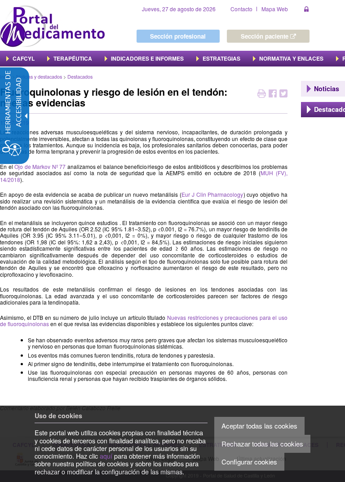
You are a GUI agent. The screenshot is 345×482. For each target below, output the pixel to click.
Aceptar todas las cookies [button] (259, 425)
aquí (106, 455)
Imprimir (261, 94)
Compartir (273, 94)
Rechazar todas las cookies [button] (262, 443)
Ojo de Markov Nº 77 (40, 166)
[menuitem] (20, 58)
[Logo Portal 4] (52, 25)
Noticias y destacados (39, 76)
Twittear (283, 94)
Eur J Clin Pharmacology (212, 194)
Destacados (80, 76)
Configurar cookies (249, 461)
